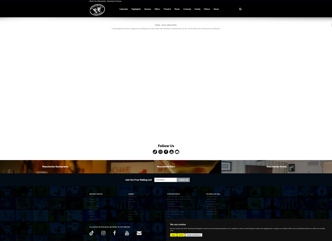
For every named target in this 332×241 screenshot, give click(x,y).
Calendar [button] (123, 9)
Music (130, 204)
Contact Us (92, 216)
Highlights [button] (136, 9)
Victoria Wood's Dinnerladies (175, 206)
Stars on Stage (93, 209)
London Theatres (211, 201)
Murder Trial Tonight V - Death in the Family (179, 196)
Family (130, 209)
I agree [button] (174, 235)
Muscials (130, 199)
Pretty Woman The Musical (174, 214)
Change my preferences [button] (194, 235)
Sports (130, 216)
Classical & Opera (133, 214)
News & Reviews (94, 206)
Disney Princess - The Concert (175, 211)
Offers (91, 211)
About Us (92, 214)
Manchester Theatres (114, 1)
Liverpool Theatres (211, 199)
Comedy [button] (187, 9)
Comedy (130, 206)
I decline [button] (181, 235)
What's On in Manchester (97, 1)
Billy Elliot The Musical (173, 201)
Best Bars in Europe (211, 214)
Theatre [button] (167, 9)
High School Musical (172, 209)
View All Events (132, 196)
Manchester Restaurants (212, 204)
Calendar (91, 199)
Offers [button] (157, 9)
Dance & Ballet (132, 211)
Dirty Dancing (171, 204)
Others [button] (207, 9)
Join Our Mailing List (95, 219)
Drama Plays (131, 201)
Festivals (130, 219)
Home (91, 196)
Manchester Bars (210, 206)
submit (182, 180)
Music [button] (177, 9)
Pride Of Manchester (211, 211)
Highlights (92, 201)
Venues (91, 204)
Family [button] (197, 9)
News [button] (216, 9)
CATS (168, 216)
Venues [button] (147, 9)
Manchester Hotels (211, 209)
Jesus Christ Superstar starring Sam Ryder (179, 199)
